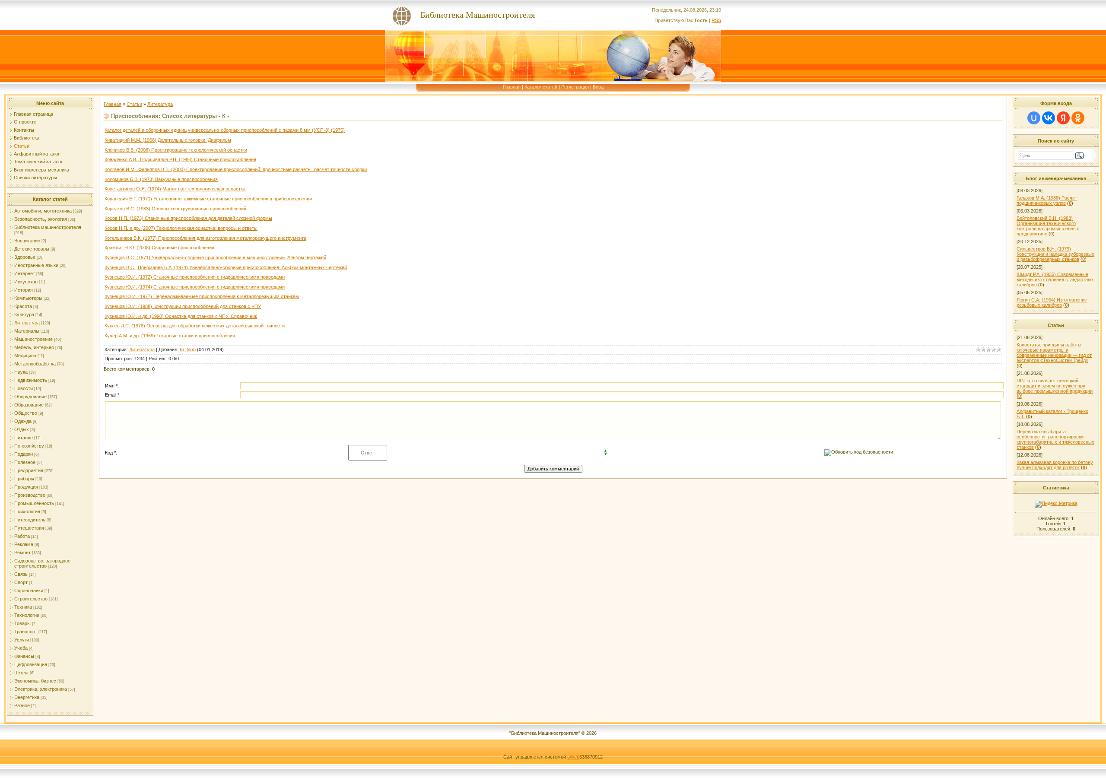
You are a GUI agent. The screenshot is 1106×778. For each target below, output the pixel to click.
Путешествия (29, 527)
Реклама (23, 544)
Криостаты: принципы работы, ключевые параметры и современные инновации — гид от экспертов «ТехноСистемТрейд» (1054, 352)
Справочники (28, 590)
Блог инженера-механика (41, 169)
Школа (21, 672)
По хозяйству (29, 445)
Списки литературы (35, 177)
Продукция (26, 486)
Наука (21, 372)
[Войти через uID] (1033, 117)
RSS (716, 20)
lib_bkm (188, 349)
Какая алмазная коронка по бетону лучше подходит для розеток (1055, 465)
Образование (29, 404)
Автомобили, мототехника (43, 210)
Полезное (24, 462)
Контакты (24, 130)
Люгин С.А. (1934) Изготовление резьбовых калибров (1052, 302)
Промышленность (34, 503)
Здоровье (24, 257)
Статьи (21, 146)
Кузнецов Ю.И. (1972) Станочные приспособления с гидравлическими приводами (195, 276)
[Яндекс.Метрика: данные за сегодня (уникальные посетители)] (1056, 504)
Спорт (21, 582)
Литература (27, 322)
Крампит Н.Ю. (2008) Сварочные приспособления (159, 247)
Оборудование (30, 396)
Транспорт (25, 631)
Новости (23, 388)
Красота (23, 306)
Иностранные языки (36, 265)
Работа (22, 536)
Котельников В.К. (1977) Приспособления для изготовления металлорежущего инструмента (205, 238)
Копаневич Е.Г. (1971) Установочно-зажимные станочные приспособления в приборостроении (208, 198)
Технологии (26, 615)
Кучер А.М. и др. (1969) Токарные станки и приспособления (170, 335)
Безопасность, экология (40, 219)
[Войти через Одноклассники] (1077, 117)
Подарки (23, 454)
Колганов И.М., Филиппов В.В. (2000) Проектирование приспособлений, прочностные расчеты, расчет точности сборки (236, 169)
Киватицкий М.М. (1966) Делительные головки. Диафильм (168, 140)
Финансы (24, 656)
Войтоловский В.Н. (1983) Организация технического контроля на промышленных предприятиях (1048, 226)
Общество (25, 413)
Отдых (21, 429)
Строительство (31, 598)
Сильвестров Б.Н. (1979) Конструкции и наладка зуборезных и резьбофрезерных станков (1055, 254)
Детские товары (31, 248)
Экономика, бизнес (35, 680)
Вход (598, 86)
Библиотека (26, 137)
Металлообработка (35, 363)
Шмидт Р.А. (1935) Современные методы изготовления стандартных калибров (1055, 279)
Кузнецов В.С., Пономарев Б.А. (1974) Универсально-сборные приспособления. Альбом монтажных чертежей (226, 267)
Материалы (26, 330)
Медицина (25, 355)
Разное (22, 705)
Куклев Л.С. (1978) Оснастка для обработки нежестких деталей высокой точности (195, 325)
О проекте (25, 121)
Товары (22, 623)
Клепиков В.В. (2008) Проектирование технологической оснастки (176, 149)
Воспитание (27, 240)
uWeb (573, 756)
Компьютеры (28, 298)
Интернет (24, 273)
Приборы (24, 478)
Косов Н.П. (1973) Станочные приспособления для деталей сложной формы (188, 218)
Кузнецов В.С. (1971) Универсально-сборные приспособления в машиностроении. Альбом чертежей (215, 257)
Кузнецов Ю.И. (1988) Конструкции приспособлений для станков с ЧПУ (183, 306)
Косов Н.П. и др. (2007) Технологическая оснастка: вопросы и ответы (181, 228)
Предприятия (28, 470)
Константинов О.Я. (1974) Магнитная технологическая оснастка (175, 188)
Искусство (26, 281)
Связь (21, 574)
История (23, 289)
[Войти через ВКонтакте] (1048, 117)
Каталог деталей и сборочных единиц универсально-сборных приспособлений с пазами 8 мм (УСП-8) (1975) (225, 130)
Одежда (23, 421)
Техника (23, 607)
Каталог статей (540, 86)
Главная (512, 86)
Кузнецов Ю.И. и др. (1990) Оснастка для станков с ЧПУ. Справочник (181, 316)
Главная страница (33, 114)
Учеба (21, 648)
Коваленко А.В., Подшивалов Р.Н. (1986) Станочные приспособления (180, 159)
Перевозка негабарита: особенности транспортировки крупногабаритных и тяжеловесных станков (1055, 439)
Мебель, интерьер (34, 347)
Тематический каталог (38, 161)
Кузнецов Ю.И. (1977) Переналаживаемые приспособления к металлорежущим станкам (202, 296)
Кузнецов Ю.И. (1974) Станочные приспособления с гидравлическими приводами (195, 286)
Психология (27, 511)
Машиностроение (33, 339)
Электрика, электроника (40, 689)
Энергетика (26, 697)
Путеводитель (29, 519)
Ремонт (22, 552)
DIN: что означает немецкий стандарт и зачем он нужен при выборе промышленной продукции (1055, 386)
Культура (24, 314)
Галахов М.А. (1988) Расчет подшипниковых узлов (1047, 200)
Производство (29, 495)
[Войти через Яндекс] (1063, 117)
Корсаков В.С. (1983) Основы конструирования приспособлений (175, 208)
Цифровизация (30, 664)
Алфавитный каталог (37, 153)
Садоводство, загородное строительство (42, 563)
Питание (23, 437)
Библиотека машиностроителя (47, 227)
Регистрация (575, 86)
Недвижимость (30, 380)
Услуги (21, 639)
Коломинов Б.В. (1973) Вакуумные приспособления (161, 179)
